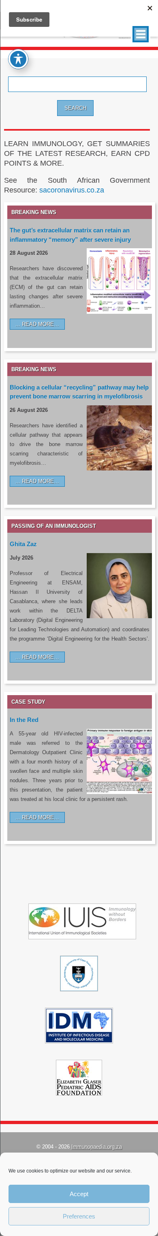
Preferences (79, 1216)
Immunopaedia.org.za (96, 1147)
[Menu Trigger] (140, 34)
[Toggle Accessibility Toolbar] (18, 59)
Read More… (40, 324)
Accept (79, 1193)
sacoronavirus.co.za (71, 190)
